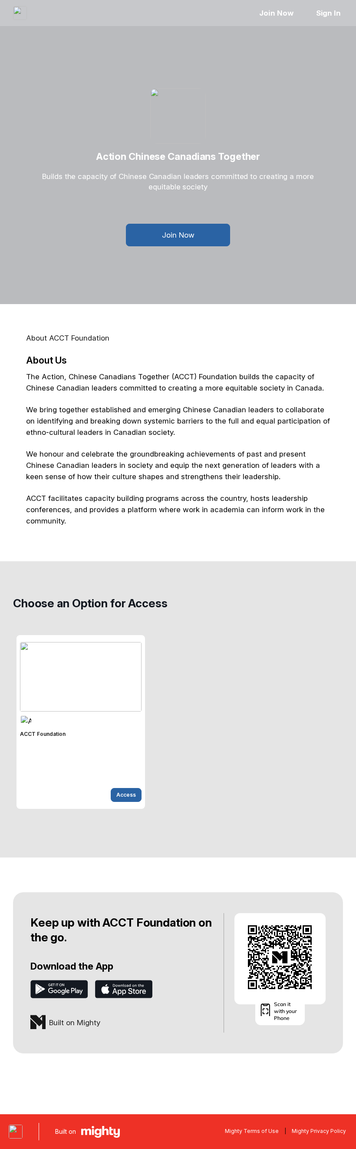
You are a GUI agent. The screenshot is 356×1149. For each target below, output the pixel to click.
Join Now (276, 13)
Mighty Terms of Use (252, 1131)
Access (126, 794)
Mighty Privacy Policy (319, 1131)
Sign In (328, 13)
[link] (81, 722)
